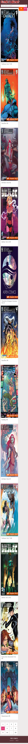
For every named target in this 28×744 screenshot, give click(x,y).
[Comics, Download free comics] (10, 3)
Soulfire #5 (5, 123)
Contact (12, 740)
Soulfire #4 (5, 360)
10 (7, 732)
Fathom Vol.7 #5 (7, 64)
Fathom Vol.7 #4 (7, 538)
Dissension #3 (6, 716)
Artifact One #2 (6, 183)
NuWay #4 (5, 420)
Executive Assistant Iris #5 (9, 657)
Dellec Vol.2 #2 (6, 597)
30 (15, 732)
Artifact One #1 (6, 479)
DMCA (17, 740)
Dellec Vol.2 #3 (6, 242)
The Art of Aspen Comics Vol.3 (9, 302)
